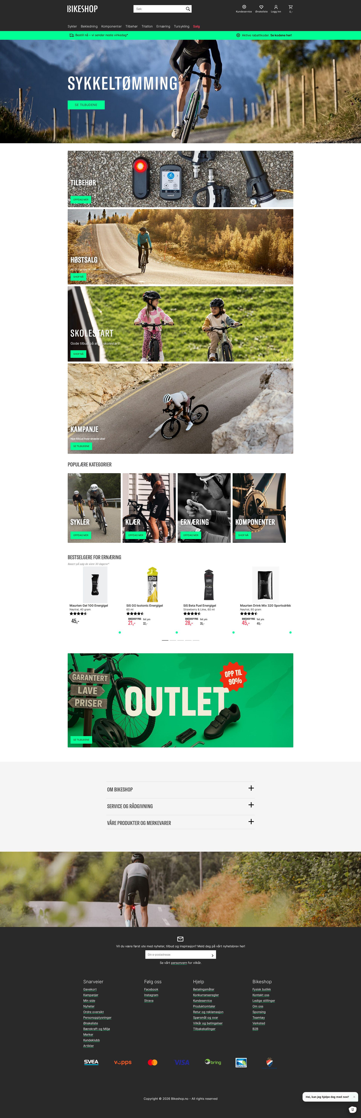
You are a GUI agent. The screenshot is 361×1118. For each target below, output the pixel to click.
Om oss (258, 1006)
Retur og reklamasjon (208, 1012)
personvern (179, 963)
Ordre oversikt (93, 1012)
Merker (88, 1034)
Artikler (88, 1046)
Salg (196, 26)
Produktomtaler (204, 1006)
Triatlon (147, 26)
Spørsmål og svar (205, 1017)
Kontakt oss (261, 995)
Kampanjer (90, 995)
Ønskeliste (90, 1023)
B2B (255, 1029)
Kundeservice (202, 1000)
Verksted (259, 1023)
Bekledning (89, 26)
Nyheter (89, 1006)
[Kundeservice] (244, 7)
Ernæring (163, 26)
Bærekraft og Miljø (96, 1029)
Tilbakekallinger (204, 1029)
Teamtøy (259, 1017)
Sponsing (259, 1012)
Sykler (72, 26)
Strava (148, 1000)
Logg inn (276, 11)
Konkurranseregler (206, 995)
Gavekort (90, 989)
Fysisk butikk (262, 989)
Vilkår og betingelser (208, 1023)
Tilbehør (131, 26)
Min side (89, 1000)
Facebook (151, 989)
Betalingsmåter (203, 989)
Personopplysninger (97, 1017)
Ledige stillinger (264, 1000)
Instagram (151, 995)
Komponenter (111, 26)
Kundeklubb (91, 1040)
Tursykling (181, 26)
